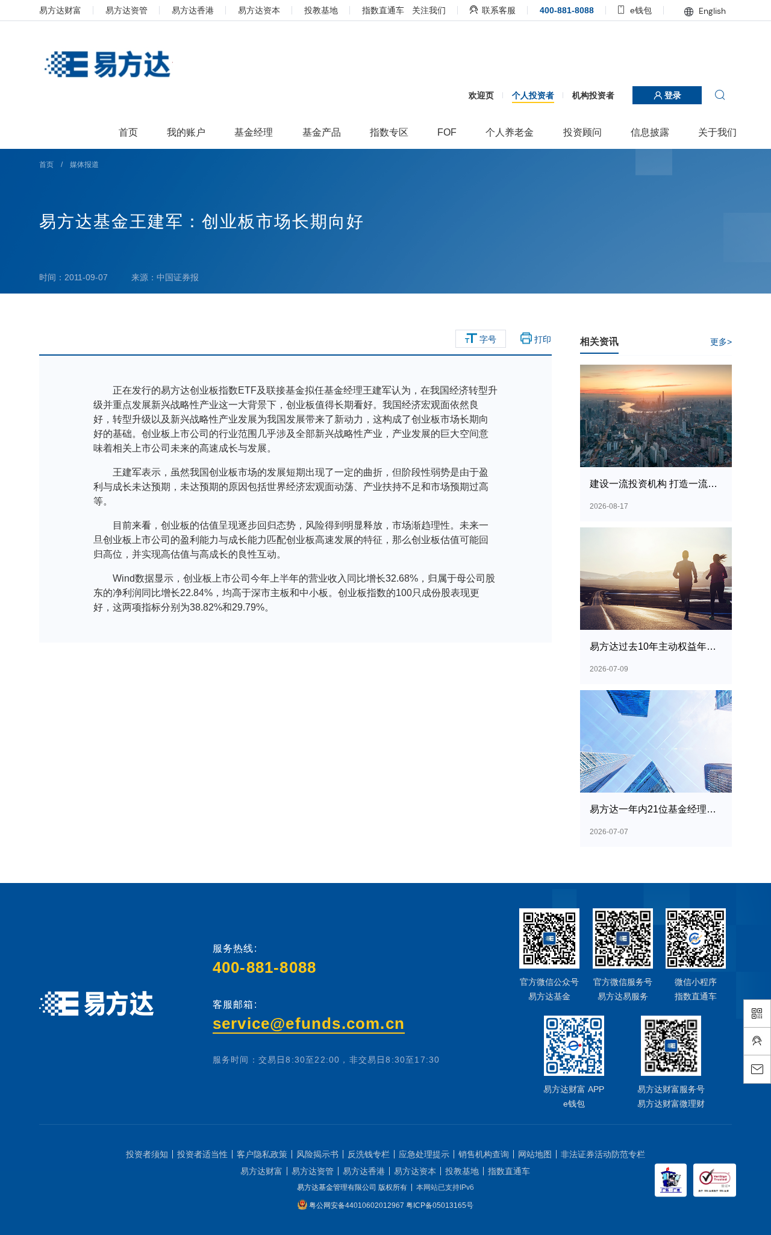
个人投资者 (533, 95)
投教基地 (321, 10)
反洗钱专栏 (369, 1154)
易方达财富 (60, 10)
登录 (671, 95)
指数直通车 (383, 10)
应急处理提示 (424, 1154)
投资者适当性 (202, 1154)
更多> (721, 342)
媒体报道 (84, 164)
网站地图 (535, 1154)
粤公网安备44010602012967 (357, 1205)
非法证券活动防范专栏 (603, 1154)
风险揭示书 (317, 1154)
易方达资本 (259, 10)
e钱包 (640, 10)
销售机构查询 (483, 1154)
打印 (541, 339)
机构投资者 (593, 95)
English (711, 10)
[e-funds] (106, 65)
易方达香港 (193, 10)
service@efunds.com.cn (309, 1023)
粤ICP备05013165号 (439, 1205)
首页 (46, 164)
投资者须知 (147, 1154)
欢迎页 (481, 95)
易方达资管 (126, 10)
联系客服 (497, 10)
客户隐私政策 (262, 1154)
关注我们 (429, 10)
